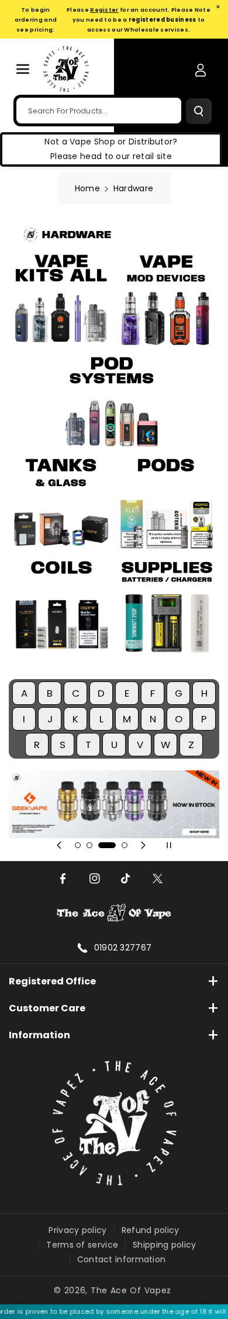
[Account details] (200, 70)
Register (104, 9)
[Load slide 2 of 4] (89, 845)
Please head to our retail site (111, 156)
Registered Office (52, 981)
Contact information (121, 1259)
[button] (23, 69)
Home (87, 188)
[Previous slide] (59, 845)
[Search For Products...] (199, 111)
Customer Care (47, 1008)
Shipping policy (164, 1245)
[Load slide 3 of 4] (107, 845)
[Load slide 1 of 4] (78, 845)
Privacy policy (77, 1230)
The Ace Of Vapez (131, 1290)
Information (39, 1035)
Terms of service (82, 1245)
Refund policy (150, 1230)
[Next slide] (143, 845)
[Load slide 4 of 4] (124, 845)
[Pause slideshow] (169, 845)
